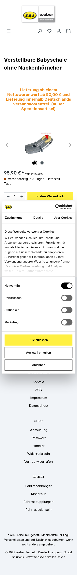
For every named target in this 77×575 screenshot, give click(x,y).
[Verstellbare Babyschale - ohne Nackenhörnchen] (38, 144)
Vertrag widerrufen (38, 462)
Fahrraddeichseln (38, 510)
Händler (39, 446)
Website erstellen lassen (49, 557)
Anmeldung (38, 430)
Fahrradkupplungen (38, 502)
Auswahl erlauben (38, 352)
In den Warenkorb (50, 196)
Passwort (39, 438)
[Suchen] (40, 31)
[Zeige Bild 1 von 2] (34, 162)
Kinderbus (38, 494)
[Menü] (8, 31)
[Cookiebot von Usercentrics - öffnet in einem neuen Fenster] (55, 206)
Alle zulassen (38, 340)
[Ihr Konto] (59, 31)
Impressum (38, 398)
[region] (38, 144)
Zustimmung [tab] (14, 217)
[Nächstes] (70, 144)
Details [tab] (38, 217)
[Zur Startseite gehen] (38, 14)
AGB (38, 390)
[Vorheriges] (7, 144)
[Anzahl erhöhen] (22, 196)
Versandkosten (14, 539)
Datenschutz (38, 406)
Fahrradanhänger (38, 486)
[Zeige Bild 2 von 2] (42, 162)
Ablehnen (38, 365)
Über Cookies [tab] (63, 217)
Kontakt (38, 382)
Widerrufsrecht (38, 454)
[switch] (66, 298)
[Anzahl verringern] (8, 196)
